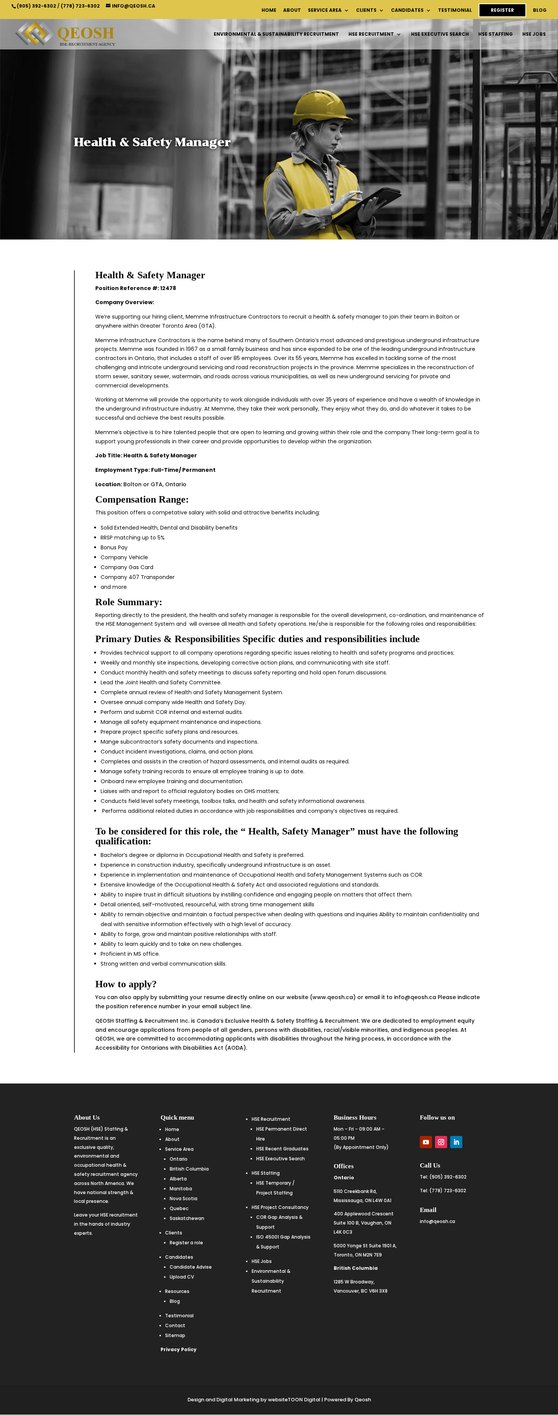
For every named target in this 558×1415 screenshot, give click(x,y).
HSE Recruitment (371, 34)
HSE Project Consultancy (280, 1207)
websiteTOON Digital (294, 1399)
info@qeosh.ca (437, 1221)
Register (502, 10)
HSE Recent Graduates (282, 1148)
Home (269, 10)
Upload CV (182, 1277)
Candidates (407, 10)
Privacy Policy (179, 1349)
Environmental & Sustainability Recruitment (276, 34)
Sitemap (175, 1335)
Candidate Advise (191, 1267)
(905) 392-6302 (36, 6)
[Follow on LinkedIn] (456, 1142)
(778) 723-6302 (80, 6)
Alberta (178, 1178)
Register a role (186, 1242)
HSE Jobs (534, 34)
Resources (177, 1291)
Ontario (179, 1159)
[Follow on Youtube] (426, 1142)
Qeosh (363, 1399)
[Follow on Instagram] (441, 1142)
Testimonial (455, 10)
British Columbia (189, 1169)
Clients (366, 10)
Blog (540, 10)
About (292, 10)
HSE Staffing (495, 34)
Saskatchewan (187, 1218)
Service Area (325, 10)
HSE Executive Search (440, 34)
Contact (175, 1325)
